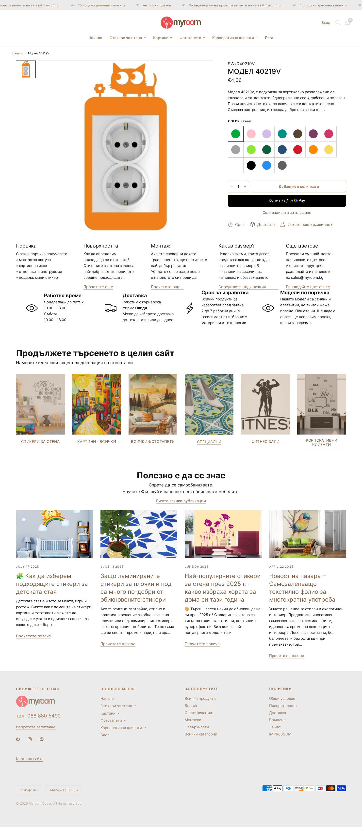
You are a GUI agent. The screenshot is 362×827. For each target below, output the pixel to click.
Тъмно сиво (282, 165)
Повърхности (197, 727)
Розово (251, 134)
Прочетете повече (33, 636)
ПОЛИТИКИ (280, 689)
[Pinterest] (45, 739)
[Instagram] (33, 739)
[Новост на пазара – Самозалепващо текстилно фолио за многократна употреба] (307, 534)
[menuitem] (95, 37)
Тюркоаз (282, 134)
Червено (298, 149)
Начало (95, 37)
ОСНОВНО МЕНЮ (117, 689)
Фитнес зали (265, 441)
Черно (251, 165)
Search (191, 705)
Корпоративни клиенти (233, 37)
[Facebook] (21, 739)
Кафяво (298, 134)
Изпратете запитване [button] (36, 727)
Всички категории (201, 734)
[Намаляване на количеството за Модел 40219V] (231, 186)
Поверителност (283, 705)
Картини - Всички (96, 441)
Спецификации (198, 712)
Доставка (277, 712)
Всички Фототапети (153, 441)
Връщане (277, 720)
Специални (209, 442)
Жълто (329, 149)
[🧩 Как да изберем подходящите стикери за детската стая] (54, 534)
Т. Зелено (267, 149)
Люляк (267, 134)
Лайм (251, 149)
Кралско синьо (282, 149)
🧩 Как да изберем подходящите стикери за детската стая (52, 583)
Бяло (236, 165)
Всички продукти (200, 698)
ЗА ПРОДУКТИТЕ (202, 689)
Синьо (267, 165)
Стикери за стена (126, 37)
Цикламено (329, 134)
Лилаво (313, 134)
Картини (160, 37)
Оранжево (313, 149)
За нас (275, 727)
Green (236, 134)
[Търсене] (338, 22)
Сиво (236, 149)
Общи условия (282, 698)
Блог (269, 37)
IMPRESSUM (280, 734)
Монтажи (193, 720)
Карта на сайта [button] (29, 759)
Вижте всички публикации (181, 501)
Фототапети (190, 37)
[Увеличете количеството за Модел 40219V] (245, 186)
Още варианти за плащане (287, 212)
